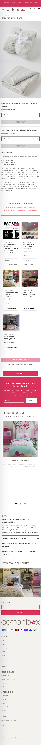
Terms (3, 710)
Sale (2, 663)
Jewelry (4, 667)
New (3, 659)
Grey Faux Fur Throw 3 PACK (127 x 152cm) (19, 130)
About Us (4, 695)
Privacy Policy (6, 707)
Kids (2, 644)
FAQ (3, 687)
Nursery (4, 648)
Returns (4, 683)
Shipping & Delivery (8, 679)
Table (3, 655)
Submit (20, 612)
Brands (3, 699)
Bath (3, 652)
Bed (2, 640)
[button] (20, 152)
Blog (3, 703)
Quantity (6, 138)
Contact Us (5, 675)
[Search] (30, 9)
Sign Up (31, 400)
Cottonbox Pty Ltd (13, 738)
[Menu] (3, 9)
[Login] (34, 9)
